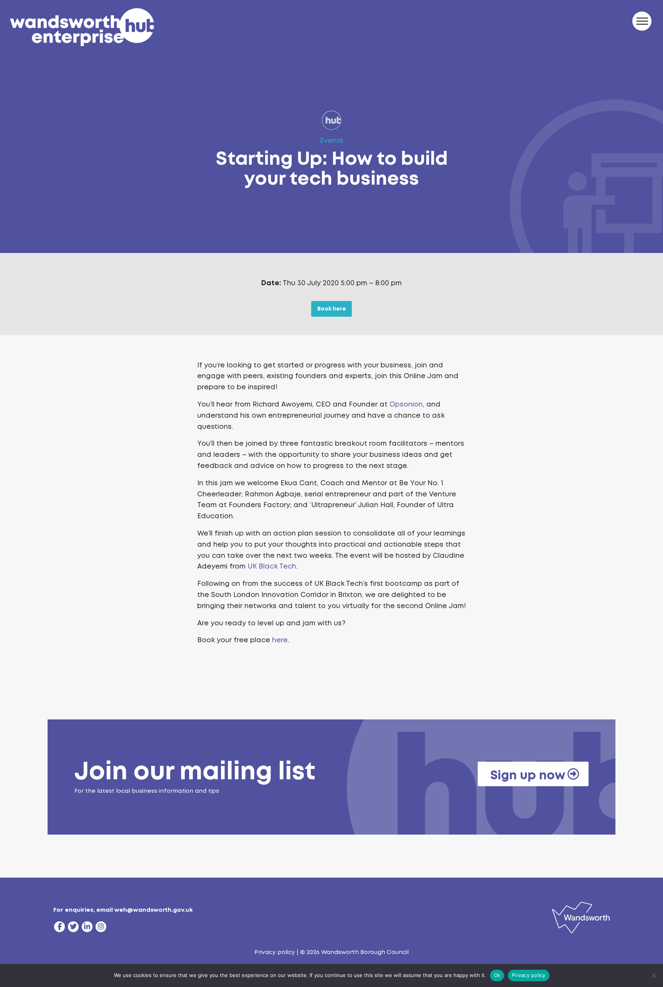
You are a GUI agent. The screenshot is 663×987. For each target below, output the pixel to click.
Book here (331, 308)
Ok (497, 975)
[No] (653, 975)
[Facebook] (59, 926)
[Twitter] (73, 926)
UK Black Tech (271, 566)
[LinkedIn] (87, 926)
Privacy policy (274, 952)
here (280, 640)
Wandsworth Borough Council (365, 952)
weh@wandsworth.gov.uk (153, 910)
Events (331, 140)
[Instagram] (101, 926)
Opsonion (406, 404)
